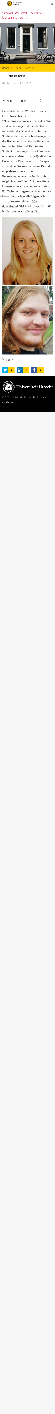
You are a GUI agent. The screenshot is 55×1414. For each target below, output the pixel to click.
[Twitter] (5, 370)
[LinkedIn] (20, 370)
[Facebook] (34, 370)
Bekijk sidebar (17, 75)
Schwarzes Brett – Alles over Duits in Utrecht (24, 15)
